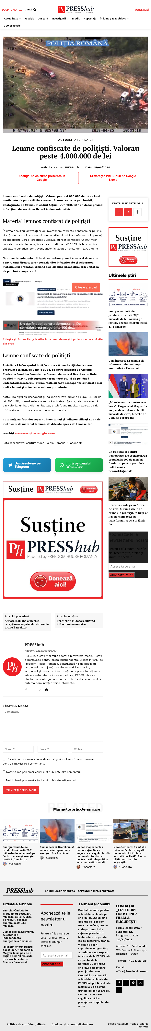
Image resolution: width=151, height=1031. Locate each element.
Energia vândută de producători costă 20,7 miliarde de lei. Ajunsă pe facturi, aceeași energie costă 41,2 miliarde (128, 318)
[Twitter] (128, 212)
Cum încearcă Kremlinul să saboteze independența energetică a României (126, 364)
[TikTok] (53, 689)
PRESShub (71, 167)
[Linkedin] (39, 689)
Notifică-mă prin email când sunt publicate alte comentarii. (43, 772)
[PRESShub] (12, 667)
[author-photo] (5, 864)
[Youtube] (60, 689)
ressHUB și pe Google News (36, 433)
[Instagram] (32, 689)
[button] (31, 9)
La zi (88, 139)
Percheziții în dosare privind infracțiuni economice (76, 622)
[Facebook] (26, 689)
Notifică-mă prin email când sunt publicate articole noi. (41, 780)
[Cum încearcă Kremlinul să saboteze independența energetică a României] (128, 344)
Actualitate (69, 139)
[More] (137, 212)
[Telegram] (46, 689)
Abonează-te (119, 575)
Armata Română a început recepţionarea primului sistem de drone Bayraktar (27, 624)
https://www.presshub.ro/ (40, 650)
